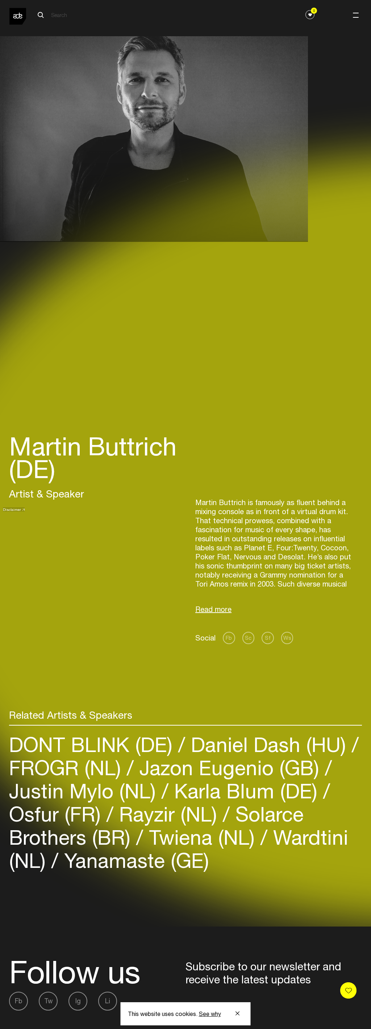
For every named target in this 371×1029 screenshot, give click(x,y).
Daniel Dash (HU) (268, 744)
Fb (229, 638)
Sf (268, 638)
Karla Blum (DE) (245, 791)
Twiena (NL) (201, 837)
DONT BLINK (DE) (93, 744)
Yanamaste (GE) (133, 860)
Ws (287, 638)
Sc (248, 638)
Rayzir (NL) (168, 814)
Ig (78, 1001)
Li (107, 1001)
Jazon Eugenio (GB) (229, 768)
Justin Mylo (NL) (85, 791)
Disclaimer (12, 509)
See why (210, 1014)
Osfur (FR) (58, 814)
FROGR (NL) (68, 768)
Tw (48, 1001)
